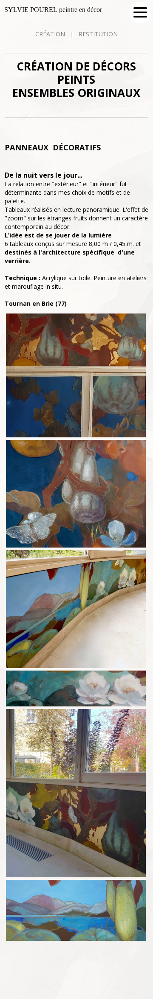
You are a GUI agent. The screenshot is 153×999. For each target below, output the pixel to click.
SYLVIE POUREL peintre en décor (53, 9)
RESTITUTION (97, 34)
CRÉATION (51, 34)
